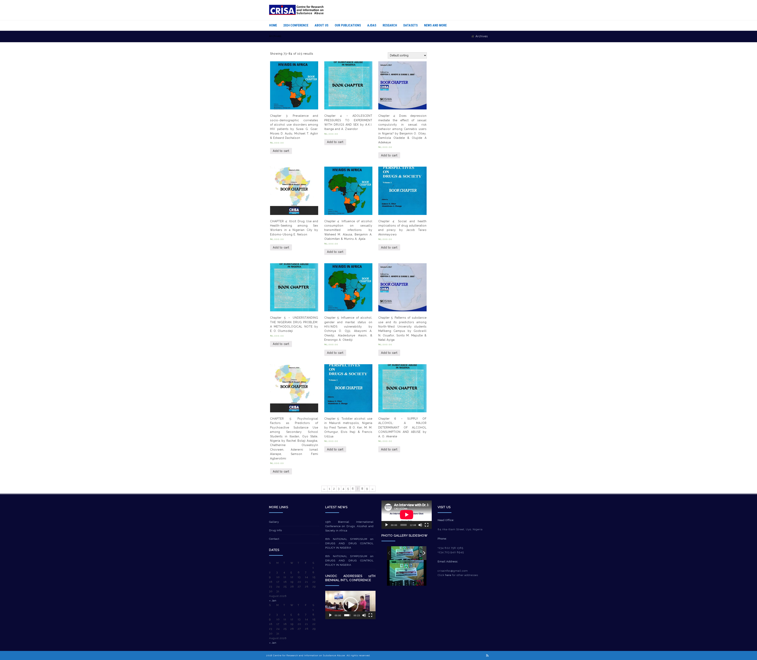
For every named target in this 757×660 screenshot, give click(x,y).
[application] (350, 605)
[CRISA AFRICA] (296, 14)
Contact (274, 538)
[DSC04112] (405, 553)
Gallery (274, 521)
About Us (321, 25)
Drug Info (275, 530)
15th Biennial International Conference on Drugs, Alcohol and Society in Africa (349, 526)
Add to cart (281, 150)
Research (390, 25)
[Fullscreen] (370, 615)
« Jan (272, 600)
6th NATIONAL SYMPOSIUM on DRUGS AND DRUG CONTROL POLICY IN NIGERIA (349, 543)
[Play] (330, 615)
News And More (435, 25)
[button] (350, 605)
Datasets (410, 25)
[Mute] (364, 615)
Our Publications (348, 25)
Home (273, 25)
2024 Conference (295, 25)
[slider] (347, 615)
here (448, 575)
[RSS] (487, 655)
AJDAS (371, 25)
